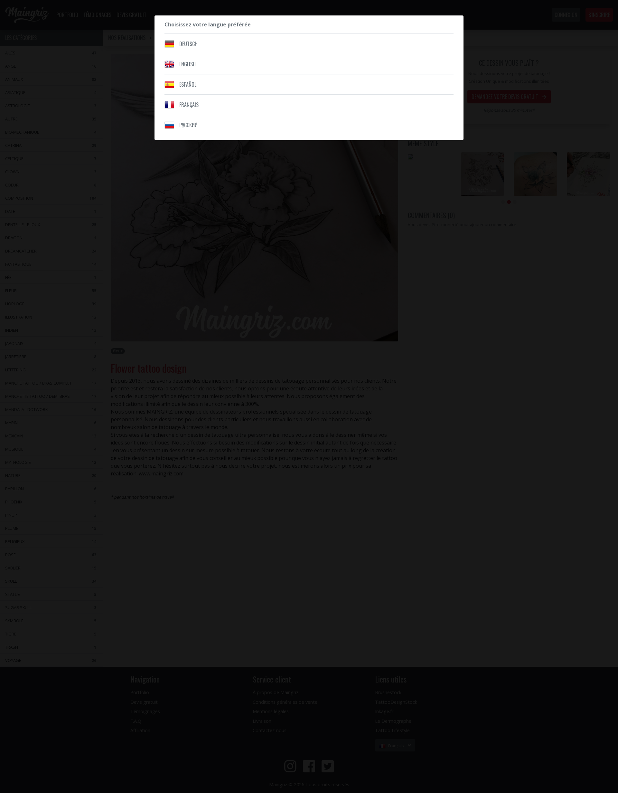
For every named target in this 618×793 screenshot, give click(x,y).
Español (187, 84)
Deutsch (188, 44)
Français (189, 105)
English (187, 64)
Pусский (188, 125)
